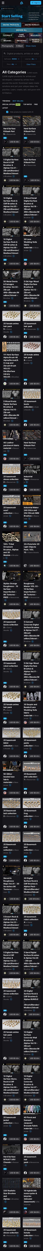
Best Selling (18, 101)
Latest (5, 108)
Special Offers (11, 104)
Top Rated (27, 104)
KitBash (19, 46)
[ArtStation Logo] (21, 2)
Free (36, 104)
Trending (6, 101)
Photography (7, 46)
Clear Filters (31, 64)
